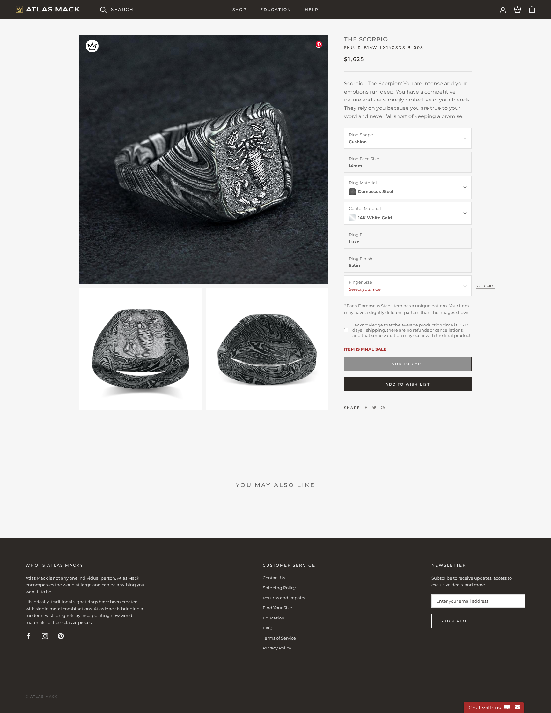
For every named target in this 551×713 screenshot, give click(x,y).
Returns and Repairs (284, 597)
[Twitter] (374, 407)
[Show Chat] (507, 707)
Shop (239, 9)
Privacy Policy (277, 647)
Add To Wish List (408, 384)
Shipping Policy (279, 587)
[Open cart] (532, 9)
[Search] (103, 9)
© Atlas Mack (42, 696)
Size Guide (485, 286)
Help (312, 9)
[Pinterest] (383, 407)
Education (275, 9)
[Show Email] (517, 707)
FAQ (267, 627)
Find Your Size (277, 607)
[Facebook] (366, 407)
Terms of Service (279, 638)
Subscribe (454, 621)
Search (122, 9)
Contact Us (274, 577)
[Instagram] (45, 635)
